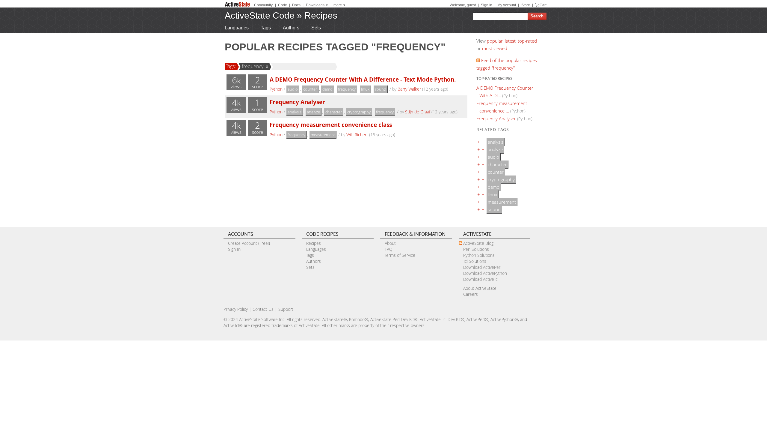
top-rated (527, 41)
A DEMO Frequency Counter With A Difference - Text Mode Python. (363, 79)
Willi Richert (357, 134)
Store (525, 5)
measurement (323, 134)
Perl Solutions (476, 249)
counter (310, 89)
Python (276, 89)
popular (495, 41)
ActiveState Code (260, 15)
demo (327, 89)
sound (380, 89)
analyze (313, 112)
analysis (294, 112)
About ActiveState (479, 288)
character (333, 112)
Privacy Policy (236, 309)
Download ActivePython (485, 273)
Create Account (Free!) (249, 243)
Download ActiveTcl (481, 279)
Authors (291, 27)
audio (293, 89)
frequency (253, 66)
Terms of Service (400, 255)
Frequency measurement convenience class (331, 125)
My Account (506, 5)
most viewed (494, 48)
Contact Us (263, 309)
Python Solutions (479, 255)
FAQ (388, 249)
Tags (266, 27)
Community (263, 5)
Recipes (320, 15)
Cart (543, 5)
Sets (316, 27)
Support (285, 309)
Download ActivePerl (482, 267)
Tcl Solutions (474, 261)
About (390, 243)
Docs (296, 5)
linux (365, 89)
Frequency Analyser (297, 102)
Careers (470, 294)
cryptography (359, 112)
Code (282, 5)
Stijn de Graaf (417, 112)
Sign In (486, 5)
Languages (237, 27)
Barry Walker (409, 89)
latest (510, 41)
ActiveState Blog (478, 243)
